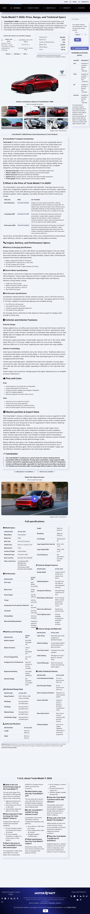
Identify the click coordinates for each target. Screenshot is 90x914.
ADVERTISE (81, 8)
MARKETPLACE (51, 8)
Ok (45, 911)
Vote (76, 32)
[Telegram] (5, 898)
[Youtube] (77, 900)
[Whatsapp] (14, 898)
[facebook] (8, 898)
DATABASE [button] (17, 8)
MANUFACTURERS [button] (33, 8)
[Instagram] (84, 896)
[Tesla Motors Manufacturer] (62, 73)
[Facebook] (77, 896)
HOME (4, 8)
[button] (12, 111)
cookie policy (51, 903)
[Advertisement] (45, 762)
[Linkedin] (11, 898)
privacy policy (43, 903)
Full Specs (17, 54)
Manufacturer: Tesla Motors (25, 471)
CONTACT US (85, 1)
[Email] (2, 902)
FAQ (24, 54)
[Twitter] (2, 898)
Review (8, 54)
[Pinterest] (17, 898)
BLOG (66, 1)
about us (58, 903)
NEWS (74, 1)
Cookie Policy (71, 907)
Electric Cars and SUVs (46, 471)
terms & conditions (34, 903)
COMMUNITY (67, 8)
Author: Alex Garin (8, 40)
